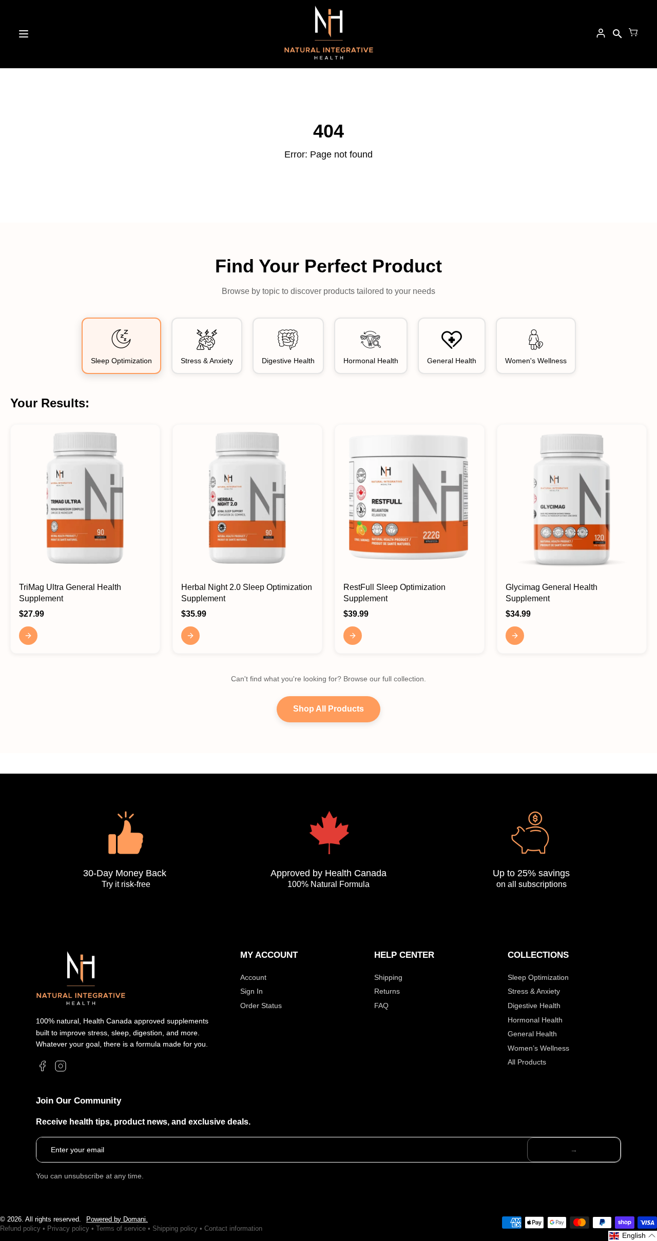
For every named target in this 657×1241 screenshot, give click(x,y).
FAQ (381, 1005)
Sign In (251, 991)
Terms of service (121, 1228)
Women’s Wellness (538, 1048)
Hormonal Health (535, 1020)
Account (253, 977)
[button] (632, 1236)
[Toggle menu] (23, 33)
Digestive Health (534, 1005)
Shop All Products (328, 708)
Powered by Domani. (117, 1219)
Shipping (388, 977)
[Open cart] (633, 34)
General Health (532, 1034)
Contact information (233, 1228)
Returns (387, 991)
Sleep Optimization (538, 977)
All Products (527, 1062)
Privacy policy (68, 1228)
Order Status (261, 1005)
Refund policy (20, 1228)
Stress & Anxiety (534, 991)
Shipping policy (175, 1228)
